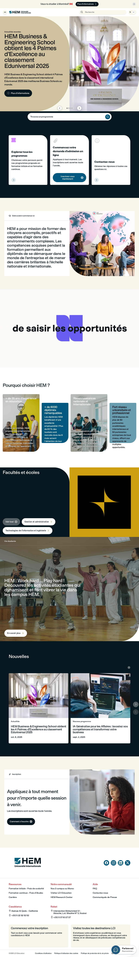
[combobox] (70, 117)
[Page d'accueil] (28, 872)
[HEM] (20, 12)
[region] (69, 328)
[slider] (38, 357)
